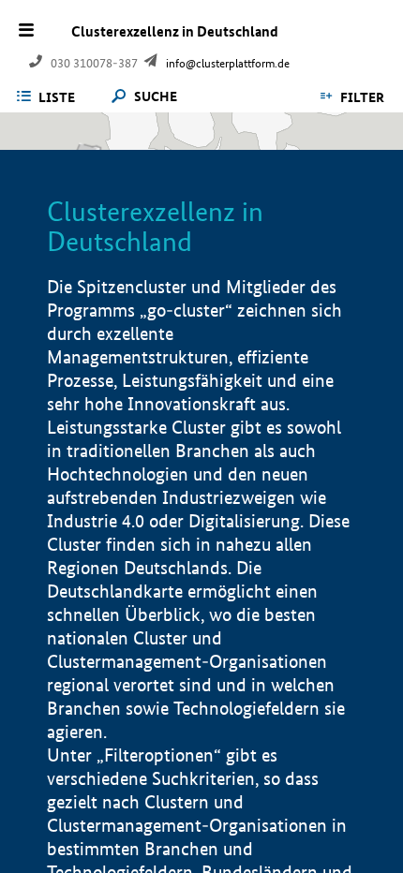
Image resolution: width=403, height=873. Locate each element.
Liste (56, 97)
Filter (362, 97)
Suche (155, 97)
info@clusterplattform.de (228, 63)
